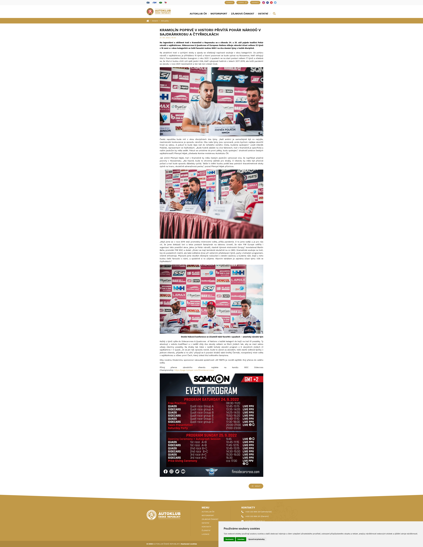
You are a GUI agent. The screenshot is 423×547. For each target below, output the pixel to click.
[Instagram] (263, 2)
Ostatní (263, 13)
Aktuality (165, 21)
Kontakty (255, 2)
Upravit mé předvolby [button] (256, 539)
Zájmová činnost (242, 13)
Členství (229, 2)
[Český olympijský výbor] (166, 2)
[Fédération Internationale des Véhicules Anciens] (160, 2)
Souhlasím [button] (229, 539)
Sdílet (257, 486)
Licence (241, 2)
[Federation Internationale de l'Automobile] (148, 2)
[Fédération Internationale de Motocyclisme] (154, 2)
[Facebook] (267, 2)
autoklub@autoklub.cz (255, 521)
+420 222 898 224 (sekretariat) (258, 512)
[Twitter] (275, 2)
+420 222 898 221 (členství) (257, 516)
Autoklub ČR (198, 13)
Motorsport (219, 13)
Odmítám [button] (240, 539)
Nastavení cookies (189, 544)
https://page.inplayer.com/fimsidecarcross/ (194, 370)
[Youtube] (271, 2)
